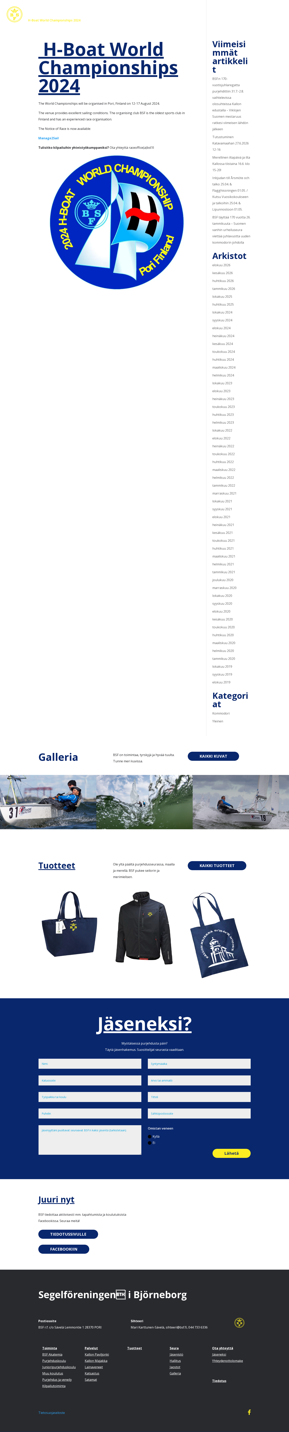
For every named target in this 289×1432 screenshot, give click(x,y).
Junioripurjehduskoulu (59, 1367)
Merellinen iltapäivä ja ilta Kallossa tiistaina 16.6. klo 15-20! (231, 163)
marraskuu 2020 (224, 588)
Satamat (91, 1379)
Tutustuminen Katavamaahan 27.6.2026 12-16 (230, 143)
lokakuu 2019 (222, 666)
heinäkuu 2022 (223, 446)
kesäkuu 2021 (222, 533)
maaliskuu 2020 (223, 643)
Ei (154, 1143)
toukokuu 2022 (223, 454)
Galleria (58, 757)
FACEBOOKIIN (63, 1249)
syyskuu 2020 (222, 603)
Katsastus (92, 1373)
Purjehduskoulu (54, 1361)
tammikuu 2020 (223, 658)
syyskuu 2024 (222, 320)
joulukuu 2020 (222, 580)
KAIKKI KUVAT (213, 756)
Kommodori (221, 713)
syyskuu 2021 (222, 509)
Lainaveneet (94, 1367)
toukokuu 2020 (223, 627)
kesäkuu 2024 (222, 344)
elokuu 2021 (221, 517)
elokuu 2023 (221, 391)
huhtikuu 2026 (223, 281)
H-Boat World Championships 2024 (53, 20)
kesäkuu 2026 (222, 273)
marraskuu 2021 (224, 493)
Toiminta (109, 20)
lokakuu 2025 (222, 296)
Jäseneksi (191, 20)
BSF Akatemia (52, 1354)
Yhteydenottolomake (227, 1361)
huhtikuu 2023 (223, 414)
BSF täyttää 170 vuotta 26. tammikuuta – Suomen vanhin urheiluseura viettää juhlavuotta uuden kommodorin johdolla (231, 230)
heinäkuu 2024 (223, 336)
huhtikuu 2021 (223, 548)
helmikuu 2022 (223, 477)
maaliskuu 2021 (223, 556)
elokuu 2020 (221, 611)
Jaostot (175, 1367)
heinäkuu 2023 (223, 399)
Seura (171, 20)
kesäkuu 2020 (222, 619)
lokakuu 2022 (222, 430)
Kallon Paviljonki (97, 1354)
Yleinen (217, 721)
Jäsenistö (176, 1354)
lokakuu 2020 (222, 596)
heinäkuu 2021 (223, 525)
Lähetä (231, 1153)
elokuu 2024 (221, 328)
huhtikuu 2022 (223, 462)
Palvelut (131, 20)
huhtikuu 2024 (223, 359)
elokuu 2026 (221, 265)
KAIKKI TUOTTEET (217, 865)
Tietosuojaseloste (51, 1413)
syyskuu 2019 (222, 674)
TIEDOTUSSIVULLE (68, 1234)
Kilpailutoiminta (53, 1386)
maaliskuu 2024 (223, 367)
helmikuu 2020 (223, 651)
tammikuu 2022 (223, 485)
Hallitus (175, 1361)
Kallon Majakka (96, 1361)
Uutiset (91, 20)
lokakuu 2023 (222, 383)
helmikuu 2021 (223, 564)
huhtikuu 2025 (223, 304)
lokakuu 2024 (222, 312)
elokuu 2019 (221, 682)
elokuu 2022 (221, 438)
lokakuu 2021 (222, 501)
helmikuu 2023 (223, 422)
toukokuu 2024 (223, 351)
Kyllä (156, 1136)
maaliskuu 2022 (223, 470)
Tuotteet (154, 20)
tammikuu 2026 (223, 289)
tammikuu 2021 (223, 572)
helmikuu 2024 (223, 375)
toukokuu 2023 (223, 407)
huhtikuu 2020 (223, 635)
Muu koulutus (52, 1373)
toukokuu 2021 (223, 540)
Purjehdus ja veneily (57, 1379)
